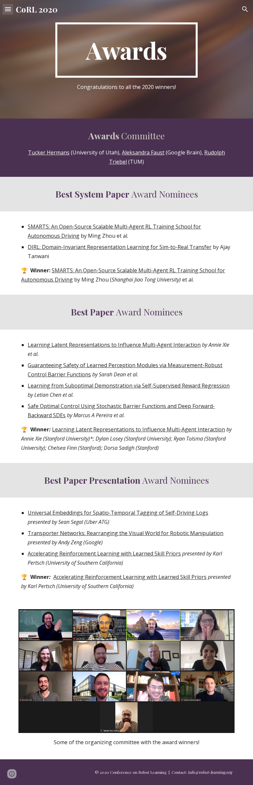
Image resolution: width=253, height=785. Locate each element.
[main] (126, 50)
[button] (8, 9)
